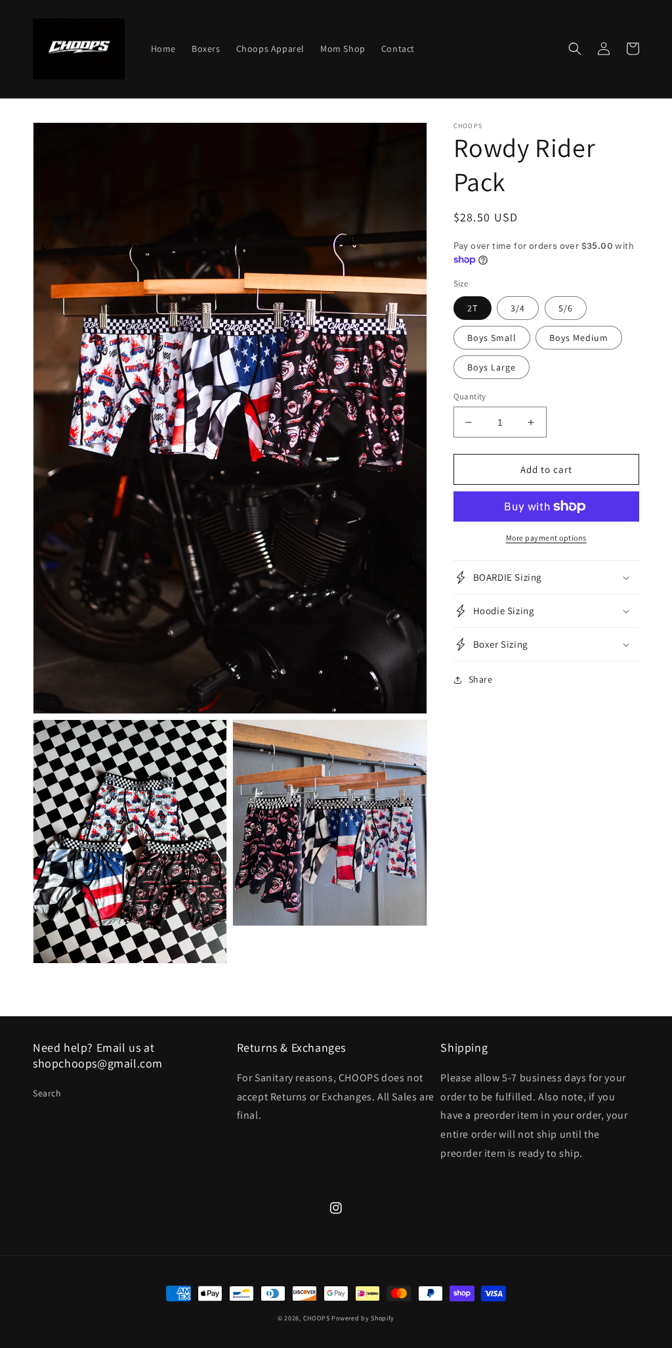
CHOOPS (316, 1318)
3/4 (518, 308)
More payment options (546, 538)
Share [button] (481, 679)
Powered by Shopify (362, 1318)
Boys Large (491, 367)
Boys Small (491, 338)
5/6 (565, 308)
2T (472, 308)
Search (47, 1093)
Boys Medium (578, 338)
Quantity (469, 396)
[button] (574, 48)
